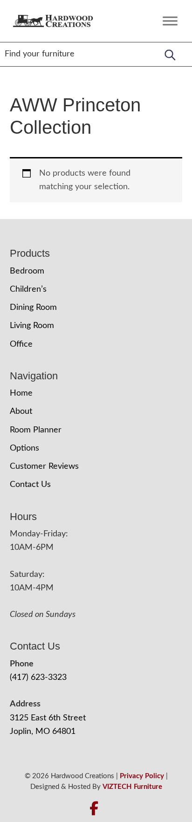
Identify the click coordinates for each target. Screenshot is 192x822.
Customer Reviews (44, 466)
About (21, 411)
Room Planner (36, 430)
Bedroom (27, 271)
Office (21, 344)
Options (24, 448)
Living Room (32, 326)
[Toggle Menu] (170, 20)
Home (21, 393)
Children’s (28, 289)
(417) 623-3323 (38, 677)
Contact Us (30, 484)
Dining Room (33, 307)
